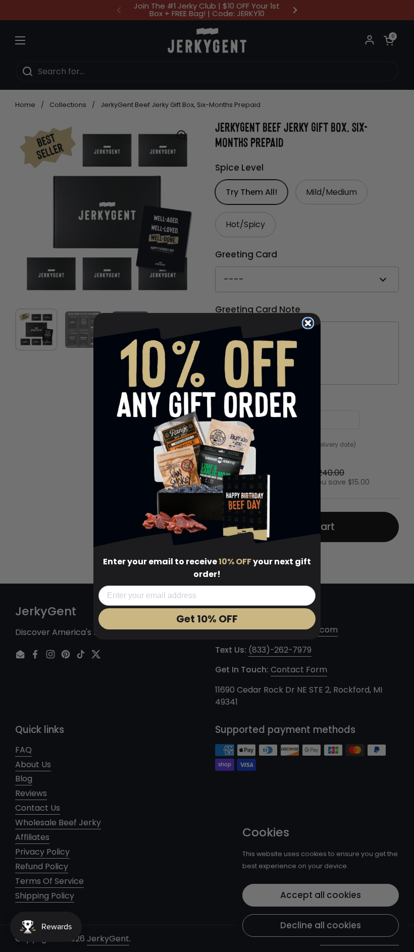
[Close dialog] (308, 323)
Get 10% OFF (207, 619)
